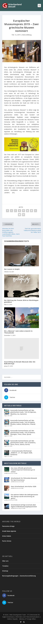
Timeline (5, 566)
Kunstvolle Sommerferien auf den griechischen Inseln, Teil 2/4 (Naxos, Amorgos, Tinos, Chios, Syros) (22, 432)
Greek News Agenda (9, 531)
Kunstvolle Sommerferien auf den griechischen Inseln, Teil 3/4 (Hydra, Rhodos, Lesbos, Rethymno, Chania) (22, 422)
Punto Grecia (6, 541)
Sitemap (5, 571)
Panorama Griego (8, 526)
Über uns (5, 561)
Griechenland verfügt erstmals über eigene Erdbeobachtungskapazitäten (24, 506)
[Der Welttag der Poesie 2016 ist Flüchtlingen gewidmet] (21, 285)
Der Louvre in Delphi (12, 269)
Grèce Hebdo (6, 536)
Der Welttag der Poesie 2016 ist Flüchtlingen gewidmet (21, 301)
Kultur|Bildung (26, 35)
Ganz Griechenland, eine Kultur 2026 (23, 486)
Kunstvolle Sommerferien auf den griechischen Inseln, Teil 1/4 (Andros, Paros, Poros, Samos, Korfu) (23, 442)
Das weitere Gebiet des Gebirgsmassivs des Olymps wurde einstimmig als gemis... (24, 496)
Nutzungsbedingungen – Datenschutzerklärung (19, 576)
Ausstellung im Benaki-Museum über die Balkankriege (19, 363)
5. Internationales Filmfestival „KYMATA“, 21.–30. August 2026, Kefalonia (21, 452)
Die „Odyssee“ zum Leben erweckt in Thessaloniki (18, 332)
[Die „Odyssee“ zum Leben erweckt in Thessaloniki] (21, 317)
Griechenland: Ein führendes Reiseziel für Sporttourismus (24, 479)
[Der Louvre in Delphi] (21, 255)
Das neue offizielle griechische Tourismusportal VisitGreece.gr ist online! (23, 470)
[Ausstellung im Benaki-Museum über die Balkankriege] (21, 348)
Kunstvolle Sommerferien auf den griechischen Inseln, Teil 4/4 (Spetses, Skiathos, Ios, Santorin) (23, 412)
